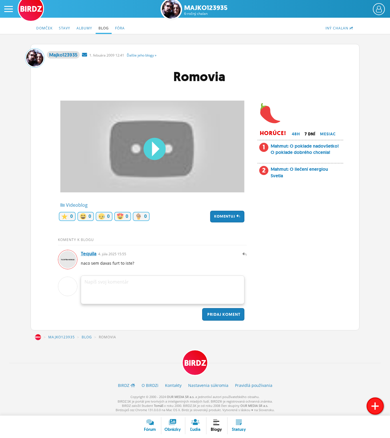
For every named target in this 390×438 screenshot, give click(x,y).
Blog (103, 28)
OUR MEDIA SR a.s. (180, 397)
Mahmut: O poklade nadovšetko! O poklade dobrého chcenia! (305, 149)
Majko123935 (206, 10)
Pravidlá (253, 385)
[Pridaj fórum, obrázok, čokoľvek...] (375, 406)
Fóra (120, 28)
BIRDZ (38, 337)
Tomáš (158, 405)
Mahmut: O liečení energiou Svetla (299, 172)
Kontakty (173, 385)
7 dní (310, 133)
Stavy (64, 28)
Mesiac (328, 133)
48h (296, 133)
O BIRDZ (150, 385)
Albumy (84, 28)
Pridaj (223, 314)
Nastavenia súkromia (208, 385)
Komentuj (225, 216)
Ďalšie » (141, 55)
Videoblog (76, 205)
